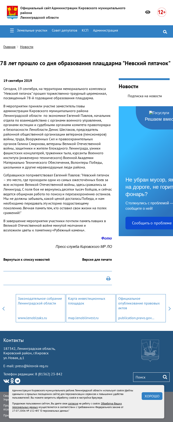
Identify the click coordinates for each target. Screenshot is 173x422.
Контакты (13, 340)
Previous (3, 308)
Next (169, 308)
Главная (9, 46)
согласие (73, 403)
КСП (85, 30)
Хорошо (152, 396)
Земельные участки (32, 30)
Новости (26, 46)
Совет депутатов (64, 30)
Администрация (105, 30)
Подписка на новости (145, 96)
